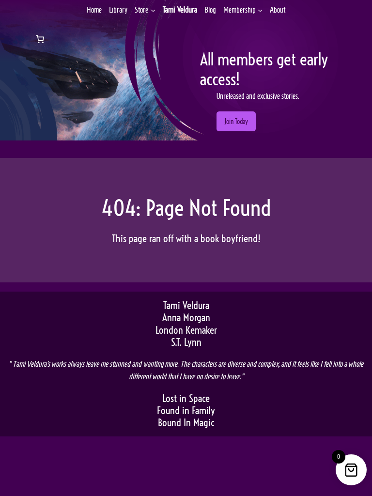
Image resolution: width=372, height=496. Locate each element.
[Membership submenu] (260, 9)
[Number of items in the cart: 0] (40, 39)
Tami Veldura (180, 10)
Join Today (236, 121)
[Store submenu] (153, 9)
